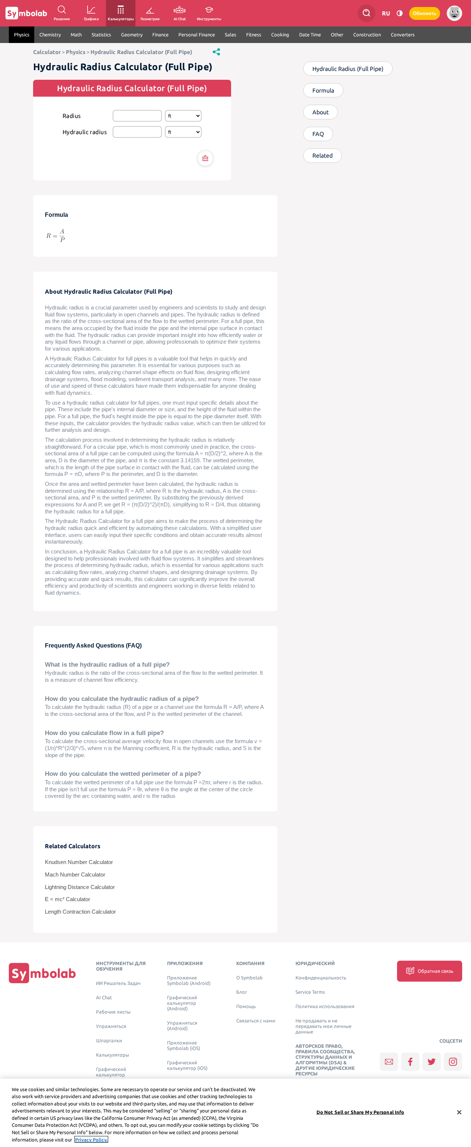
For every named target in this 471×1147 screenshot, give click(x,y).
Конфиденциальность (320, 978)
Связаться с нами (255, 1021)
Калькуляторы (112, 1055)
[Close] (459, 1112)
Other (337, 34)
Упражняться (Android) (182, 1025)
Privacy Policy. (91, 1139)
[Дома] (42, 973)
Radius (72, 115)
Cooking (280, 34)
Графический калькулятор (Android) (182, 1003)
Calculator (47, 52)
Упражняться (111, 1026)
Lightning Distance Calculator (80, 887)
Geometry (131, 34)
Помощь (246, 1006)
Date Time (310, 34)
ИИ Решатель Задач (118, 983)
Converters (403, 34)
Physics (21, 34)
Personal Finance (196, 34)
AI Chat (104, 997)
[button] (216, 51)
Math (76, 34)
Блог (241, 992)
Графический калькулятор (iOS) (187, 1065)
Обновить (424, 13)
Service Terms (310, 992)
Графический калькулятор (111, 1072)
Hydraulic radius (85, 132)
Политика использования (324, 1006)
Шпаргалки (109, 1040)
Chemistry (50, 34)
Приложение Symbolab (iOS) (183, 1045)
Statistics (101, 34)
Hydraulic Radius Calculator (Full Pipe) (141, 52)
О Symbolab (249, 978)
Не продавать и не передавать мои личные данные (323, 1026)
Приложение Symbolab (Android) (188, 980)
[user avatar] (454, 13)
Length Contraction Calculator (80, 912)
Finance (160, 34)
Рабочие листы (113, 1012)
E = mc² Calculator (67, 899)
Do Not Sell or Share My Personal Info (360, 1112)
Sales (230, 34)
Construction (367, 34)
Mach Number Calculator (75, 875)
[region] (235, 1113)
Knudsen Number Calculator (79, 862)
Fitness (253, 34)
